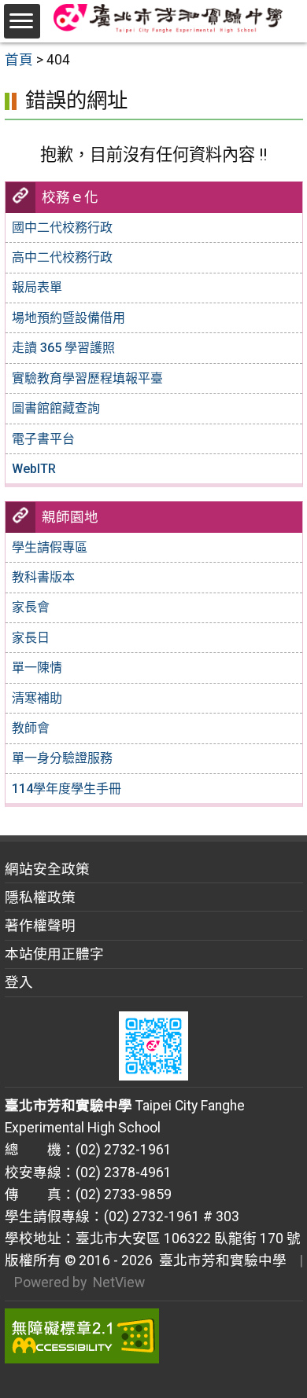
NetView (119, 1282)
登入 (19, 982)
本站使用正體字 (54, 954)
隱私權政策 (40, 897)
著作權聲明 (40, 926)
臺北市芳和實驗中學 (220, 1260)
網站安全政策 (47, 869)
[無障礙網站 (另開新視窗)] (154, 1335)
